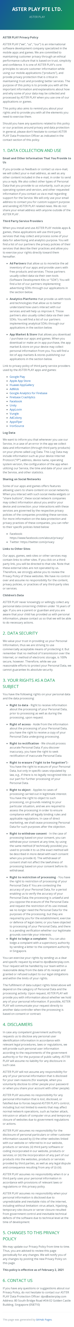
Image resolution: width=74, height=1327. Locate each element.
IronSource (17, 426)
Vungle (14, 413)
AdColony (16, 418)
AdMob (14, 389)
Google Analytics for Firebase (28, 393)
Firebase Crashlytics (22, 397)
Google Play (17, 377)
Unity (13, 405)
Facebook (16, 401)
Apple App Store (20, 381)
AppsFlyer (16, 422)
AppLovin (16, 409)
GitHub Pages (44, 1319)
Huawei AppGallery (22, 385)
